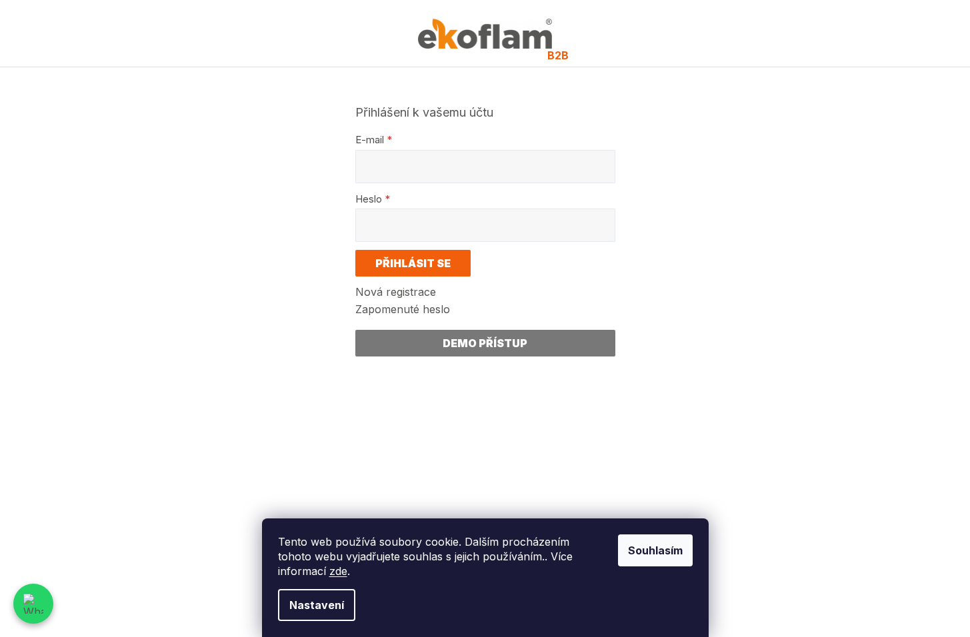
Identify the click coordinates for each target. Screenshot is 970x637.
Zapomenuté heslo (402, 309)
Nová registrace (395, 292)
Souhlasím (655, 550)
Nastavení (316, 605)
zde (338, 571)
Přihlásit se (413, 263)
